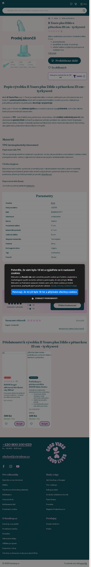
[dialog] (45, 283)
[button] (44, 298)
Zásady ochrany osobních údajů (64, 286)
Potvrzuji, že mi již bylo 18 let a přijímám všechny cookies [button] (44, 291)
